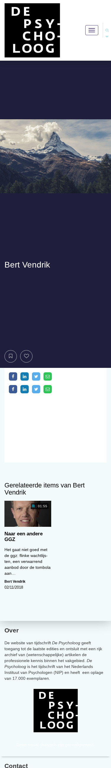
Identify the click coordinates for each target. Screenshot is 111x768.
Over (11, 630)
